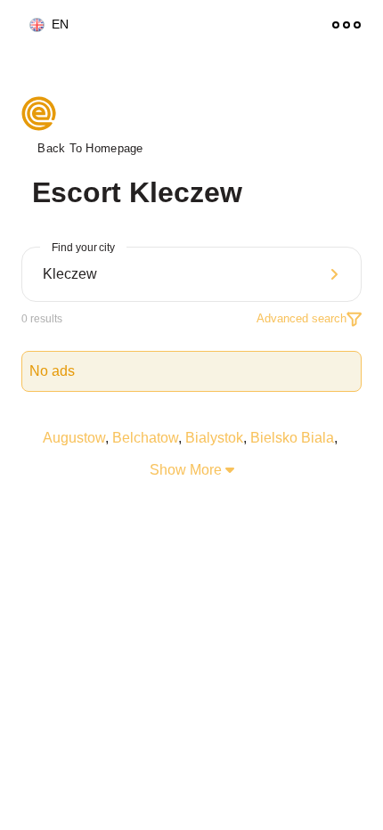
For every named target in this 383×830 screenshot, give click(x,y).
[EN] (29, 25)
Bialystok (214, 437)
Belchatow (145, 437)
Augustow (74, 437)
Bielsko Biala (292, 437)
